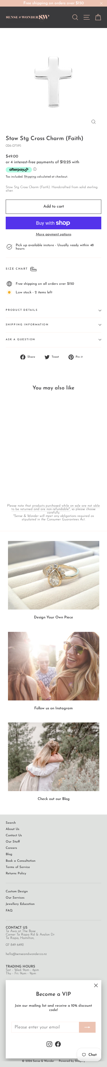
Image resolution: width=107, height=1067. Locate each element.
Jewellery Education (20, 904)
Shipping (30, 176)
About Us (12, 829)
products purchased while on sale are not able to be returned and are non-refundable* (55, 507)
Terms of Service (18, 867)
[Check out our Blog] (53, 756)
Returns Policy (16, 873)
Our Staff (13, 841)
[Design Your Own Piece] (53, 575)
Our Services (15, 897)
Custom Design (17, 891)
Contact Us (14, 835)
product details (22, 310)
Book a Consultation (20, 861)
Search (11, 823)
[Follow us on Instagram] (53, 666)
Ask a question (20, 339)
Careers (11, 848)
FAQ (9, 910)
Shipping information (27, 324)
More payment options (53, 234)
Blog (9, 854)
